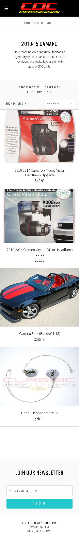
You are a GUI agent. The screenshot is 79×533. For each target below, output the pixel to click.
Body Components (39, 92)
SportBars (52, 87)
